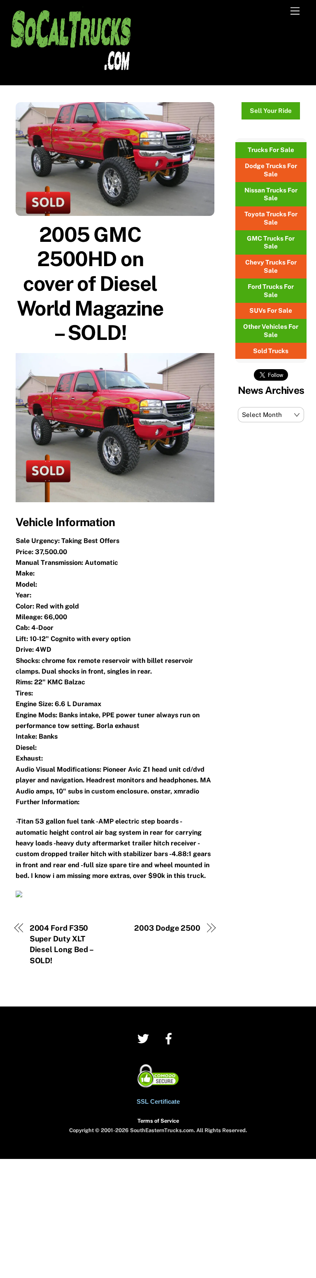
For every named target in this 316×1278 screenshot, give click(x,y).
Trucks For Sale (271, 149)
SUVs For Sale (270, 310)
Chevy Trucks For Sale (271, 266)
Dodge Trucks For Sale (271, 170)
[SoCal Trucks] (70, 74)
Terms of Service (158, 1121)
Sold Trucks (270, 350)
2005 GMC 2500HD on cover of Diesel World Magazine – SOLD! (90, 283)
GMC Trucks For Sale (271, 242)
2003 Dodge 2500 (167, 928)
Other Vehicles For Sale (270, 330)
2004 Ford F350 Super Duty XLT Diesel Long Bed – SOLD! (61, 944)
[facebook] (170, 1038)
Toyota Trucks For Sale (270, 218)
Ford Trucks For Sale (271, 290)
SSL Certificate (158, 1101)
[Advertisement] (158, 1216)
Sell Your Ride (271, 110)
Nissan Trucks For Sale (270, 194)
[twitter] (144, 1038)
